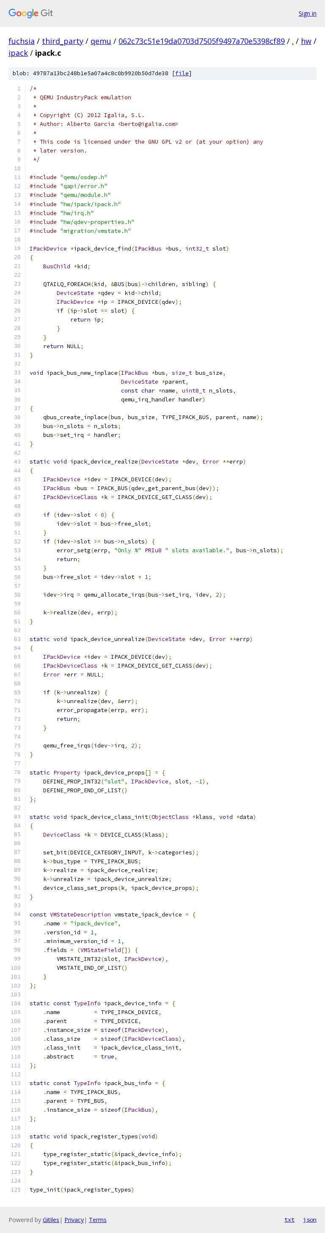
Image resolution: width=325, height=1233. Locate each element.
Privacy (74, 1220)
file (182, 73)
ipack (18, 53)
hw (306, 41)
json (310, 1219)
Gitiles (51, 1220)
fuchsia (21, 41)
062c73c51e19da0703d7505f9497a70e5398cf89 (201, 41)
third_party (62, 41)
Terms (98, 1220)
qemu (101, 41)
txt (289, 1219)
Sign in (308, 13)
